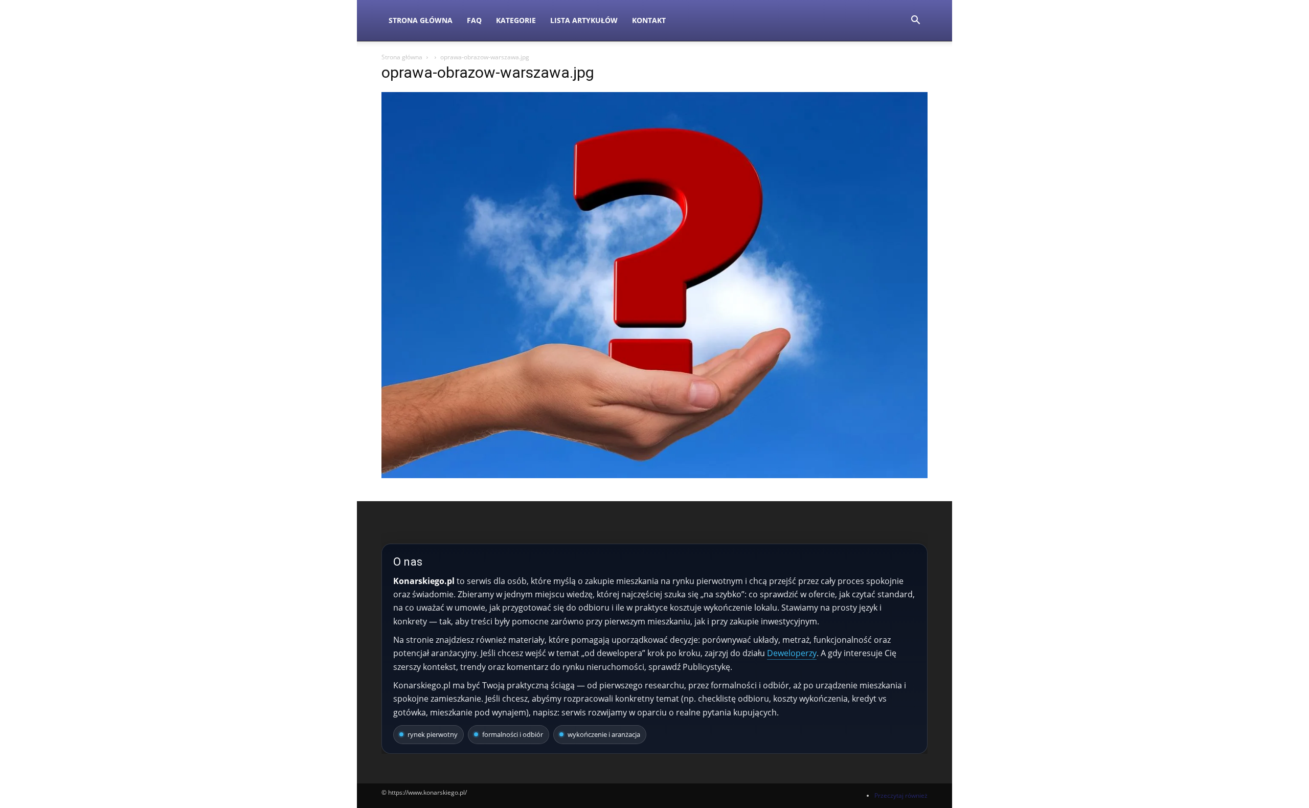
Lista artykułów (584, 20)
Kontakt (649, 20)
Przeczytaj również (901, 795)
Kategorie (516, 20)
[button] (915, 21)
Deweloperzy (792, 653)
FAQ (474, 20)
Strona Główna (421, 20)
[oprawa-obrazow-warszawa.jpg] (654, 475)
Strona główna (401, 57)
